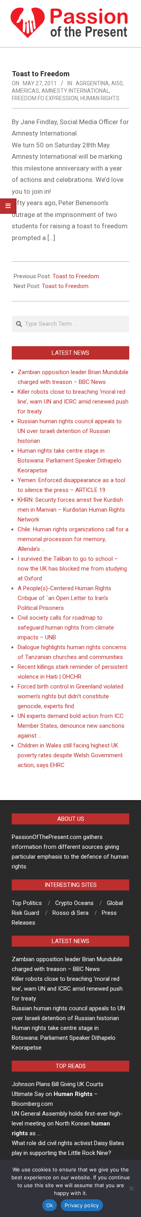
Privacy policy (82, 1205)
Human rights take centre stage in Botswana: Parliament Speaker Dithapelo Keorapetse (69, 460)
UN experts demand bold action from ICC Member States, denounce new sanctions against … (71, 725)
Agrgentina (92, 83)
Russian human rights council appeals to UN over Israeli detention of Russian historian (70, 431)
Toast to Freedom (75, 276)
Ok (49, 1205)
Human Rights (99, 98)
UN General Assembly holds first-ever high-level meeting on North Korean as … (67, 1123)
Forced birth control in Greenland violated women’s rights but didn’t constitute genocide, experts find (70, 696)
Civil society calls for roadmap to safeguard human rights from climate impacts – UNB (66, 627)
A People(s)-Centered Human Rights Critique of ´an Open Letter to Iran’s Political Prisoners (64, 598)
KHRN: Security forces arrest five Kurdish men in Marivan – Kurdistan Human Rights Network (71, 509)
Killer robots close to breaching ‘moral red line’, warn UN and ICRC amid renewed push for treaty (73, 401)
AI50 (117, 83)
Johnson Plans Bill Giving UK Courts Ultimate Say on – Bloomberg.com (57, 1094)
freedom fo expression (45, 98)
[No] (131, 1188)
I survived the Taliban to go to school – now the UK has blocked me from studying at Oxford (72, 568)
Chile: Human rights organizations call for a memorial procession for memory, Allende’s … (73, 539)
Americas (25, 91)
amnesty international (75, 91)
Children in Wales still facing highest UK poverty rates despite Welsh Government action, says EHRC (70, 755)
